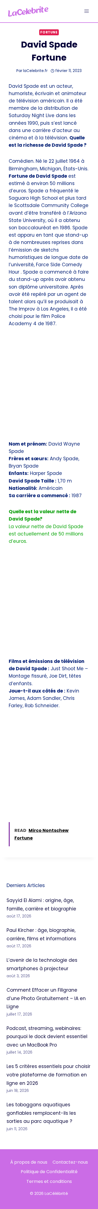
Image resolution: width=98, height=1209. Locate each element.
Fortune (48, 32)
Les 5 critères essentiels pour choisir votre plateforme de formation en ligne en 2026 (48, 1074)
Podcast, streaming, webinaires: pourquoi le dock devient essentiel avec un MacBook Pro (47, 1036)
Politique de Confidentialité (49, 1172)
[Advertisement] (49, 387)
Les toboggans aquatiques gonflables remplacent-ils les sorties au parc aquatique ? (41, 1113)
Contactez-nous (70, 1162)
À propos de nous (28, 1162)
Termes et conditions (49, 1181)
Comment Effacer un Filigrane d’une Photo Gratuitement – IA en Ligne (46, 998)
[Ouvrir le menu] (86, 11)
